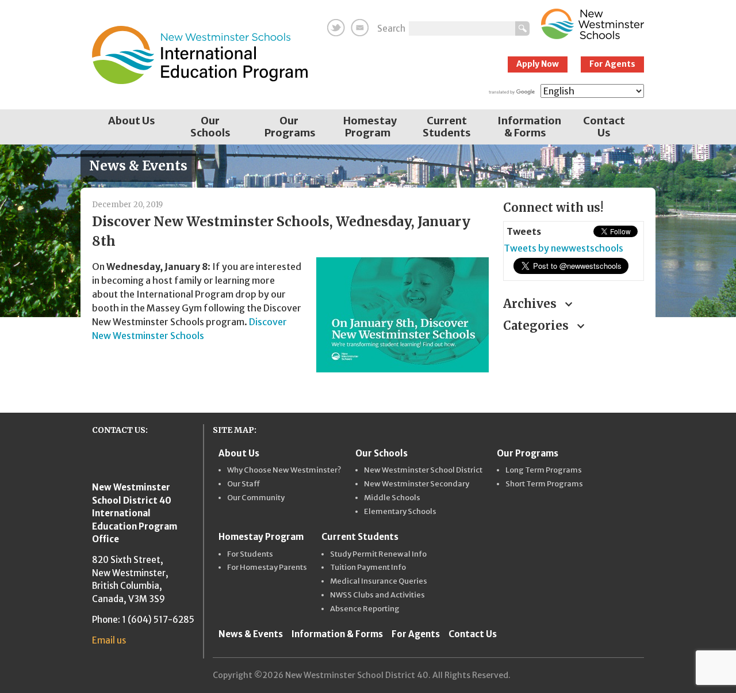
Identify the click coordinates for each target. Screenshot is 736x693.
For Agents (612, 64)
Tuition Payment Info (368, 567)
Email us (109, 640)
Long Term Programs (543, 470)
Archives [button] (531, 303)
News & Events (250, 634)
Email (360, 27)
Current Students (447, 126)
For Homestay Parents (267, 567)
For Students (250, 554)
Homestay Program (370, 126)
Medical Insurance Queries (378, 581)
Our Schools (210, 126)
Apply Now (537, 64)
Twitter (336, 27)
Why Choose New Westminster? (284, 470)
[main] (288, 297)
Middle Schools (392, 497)
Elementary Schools (400, 511)
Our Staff (243, 484)
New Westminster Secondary (416, 484)
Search (391, 28)
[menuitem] (131, 126)
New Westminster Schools (592, 24)
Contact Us (604, 126)
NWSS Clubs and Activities (377, 595)
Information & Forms (529, 126)
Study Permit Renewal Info (378, 554)
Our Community (256, 497)
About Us (131, 120)
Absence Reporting (365, 609)
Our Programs (290, 126)
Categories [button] (537, 325)
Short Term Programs (544, 484)
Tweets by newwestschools (563, 248)
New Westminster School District (423, 470)
